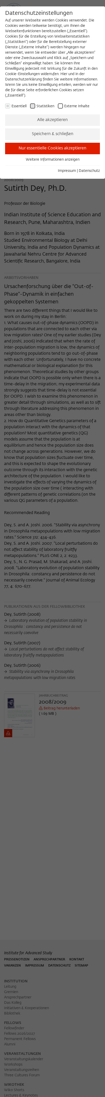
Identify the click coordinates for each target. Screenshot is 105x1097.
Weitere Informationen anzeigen (53, 159)
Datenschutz (89, 171)
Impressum (67, 171)
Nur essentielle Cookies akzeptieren (52, 148)
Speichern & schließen (52, 134)
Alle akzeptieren (52, 120)
